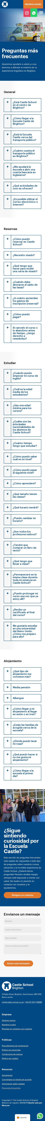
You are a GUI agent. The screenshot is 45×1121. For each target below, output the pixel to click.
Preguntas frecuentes (11, 1088)
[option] (22, 40)
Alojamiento (7, 1075)
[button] (41, 12)
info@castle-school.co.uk (13, 1002)
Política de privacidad (11, 1050)
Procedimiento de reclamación (15, 1045)
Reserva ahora (33, 4)
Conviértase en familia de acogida (17, 1079)
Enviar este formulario (18, 963)
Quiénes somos (8, 1020)
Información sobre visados (13, 1083)
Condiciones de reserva (12, 1054)
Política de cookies (10, 1058)
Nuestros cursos (9, 1024)
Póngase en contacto (22, 895)
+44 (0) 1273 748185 (33, 1002)
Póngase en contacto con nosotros (17, 1028)
